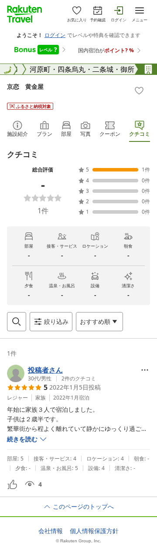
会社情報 (50, 530)
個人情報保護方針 (94, 530)
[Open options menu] (145, 370)
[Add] (139, 90)
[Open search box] (16, 321)
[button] (51, 373)
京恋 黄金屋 (25, 86)
